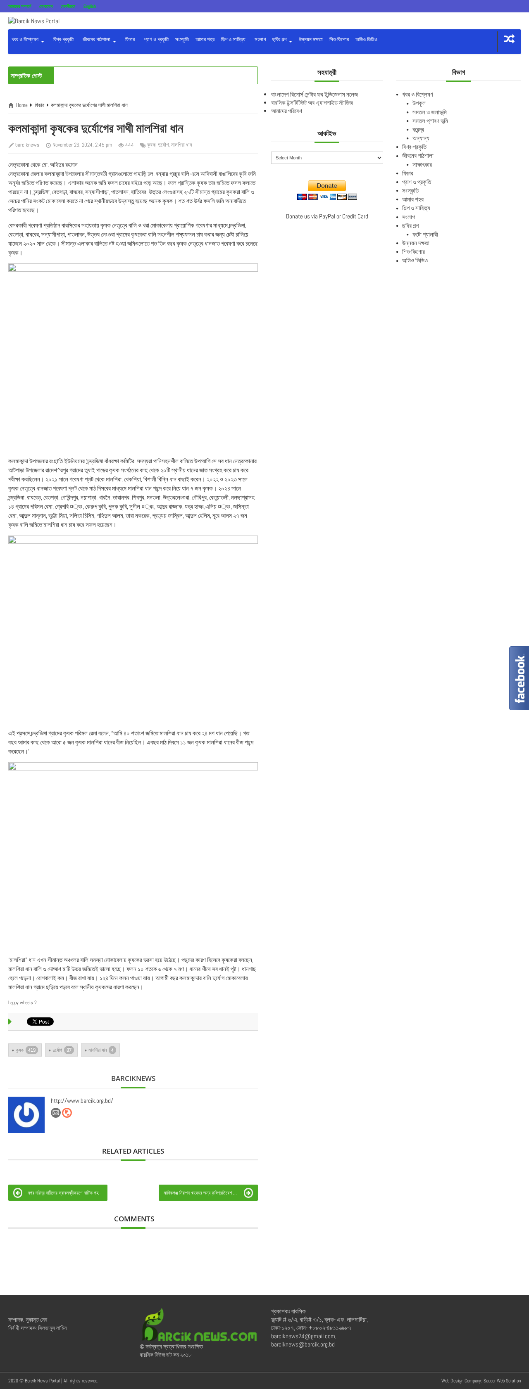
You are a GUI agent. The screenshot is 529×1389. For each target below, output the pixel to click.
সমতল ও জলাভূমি (429, 112)
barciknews (27, 144)
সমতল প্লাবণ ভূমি (430, 121)
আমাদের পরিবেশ (286, 111)
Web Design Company (461, 1380)
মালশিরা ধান (181, 144)
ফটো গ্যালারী (425, 234)
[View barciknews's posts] (26, 1115)
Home (22, 105)
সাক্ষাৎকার (422, 164)
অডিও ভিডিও (366, 39)
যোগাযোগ (45, 6)
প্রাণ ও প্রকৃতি (155, 39)
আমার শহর (204, 39)
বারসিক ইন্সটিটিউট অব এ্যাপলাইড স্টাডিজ (312, 103)
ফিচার (129, 39)
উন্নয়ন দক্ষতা (311, 39)
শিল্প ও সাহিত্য (233, 39)
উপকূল (419, 103)
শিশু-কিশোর (339, 39)
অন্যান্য (420, 138)
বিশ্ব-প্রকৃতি (62, 39)
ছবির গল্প (280, 39)
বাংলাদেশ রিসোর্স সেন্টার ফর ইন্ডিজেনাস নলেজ (314, 94)
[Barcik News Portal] (34, 20)
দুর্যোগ (163, 144)
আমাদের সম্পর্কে (19, 6)
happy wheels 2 (22, 1002)
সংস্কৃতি (182, 39)
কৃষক (151, 144)
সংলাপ (259, 39)
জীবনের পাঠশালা (96, 39)
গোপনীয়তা (68, 6)
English (89, 6)
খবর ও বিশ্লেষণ (26, 39)
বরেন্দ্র (418, 129)
